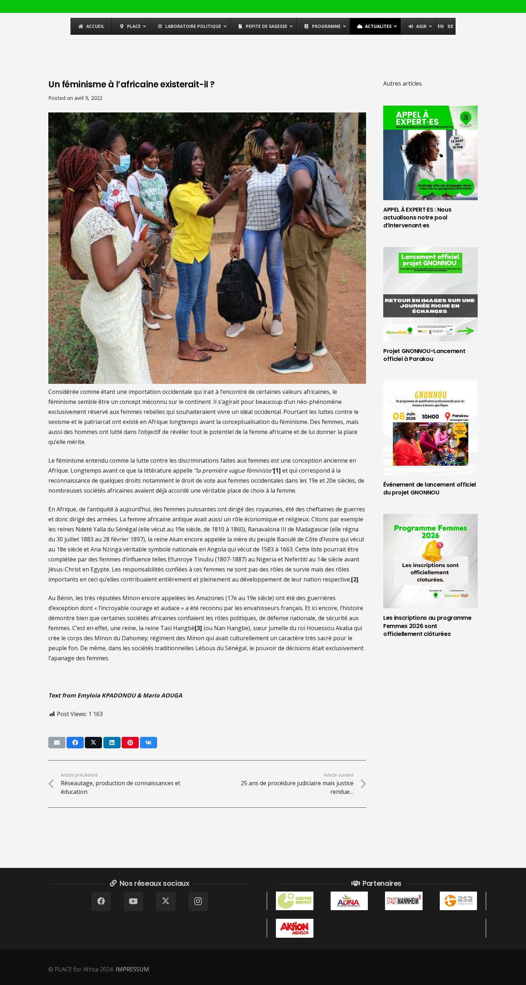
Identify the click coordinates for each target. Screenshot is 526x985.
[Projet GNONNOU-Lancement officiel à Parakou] (430, 294)
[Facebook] (101, 901)
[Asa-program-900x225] (458, 901)
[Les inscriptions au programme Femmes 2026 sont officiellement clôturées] (430, 561)
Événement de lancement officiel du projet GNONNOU (429, 489)
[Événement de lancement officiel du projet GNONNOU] (430, 428)
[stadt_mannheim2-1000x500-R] (404, 901)
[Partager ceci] (75, 742)
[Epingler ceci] (130, 742)
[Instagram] (198, 901)
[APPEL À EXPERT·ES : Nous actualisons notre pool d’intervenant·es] (430, 153)
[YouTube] (133, 901)
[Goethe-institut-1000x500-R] (294, 901)
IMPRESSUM (132, 969)
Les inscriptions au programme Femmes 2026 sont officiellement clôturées (427, 626)
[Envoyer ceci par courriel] (56, 742)
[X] (166, 901)
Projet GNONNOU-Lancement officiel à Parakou (424, 355)
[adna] (349, 901)
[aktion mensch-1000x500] (294, 928)
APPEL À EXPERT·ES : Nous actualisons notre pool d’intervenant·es (417, 218)
